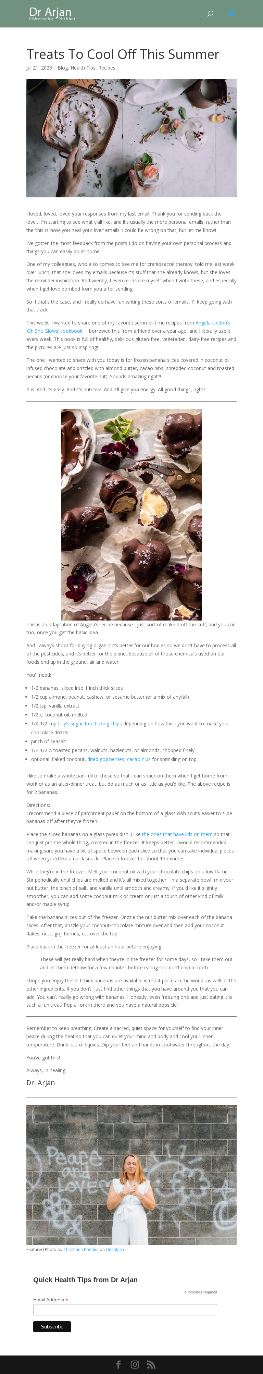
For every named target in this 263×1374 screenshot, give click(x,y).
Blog (63, 67)
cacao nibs (139, 759)
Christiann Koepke (81, 1249)
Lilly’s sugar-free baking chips (89, 723)
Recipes (106, 67)
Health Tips (83, 67)
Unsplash (115, 1249)
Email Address (50, 1300)
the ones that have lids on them (178, 834)
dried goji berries (105, 759)
